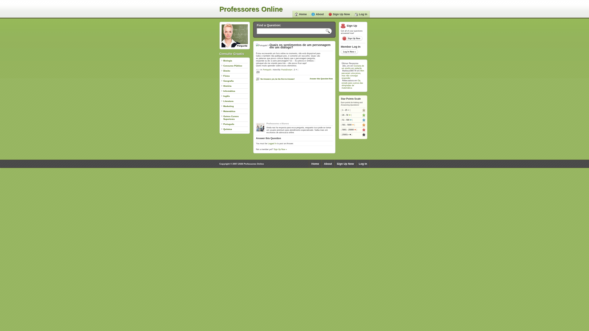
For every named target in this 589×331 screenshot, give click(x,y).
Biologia (227, 60)
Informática (229, 91)
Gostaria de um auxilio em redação (353, 67)
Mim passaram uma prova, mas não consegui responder (353, 74)
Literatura (228, 101)
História (227, 86)
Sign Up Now (341, 14)
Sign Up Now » (280, 149)
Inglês (226, 96)
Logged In (272, 143)
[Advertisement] (275, 103)
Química (227, 129)
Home (303, 14)
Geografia (228, 81)
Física (226, 76)
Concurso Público (232, 66)
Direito (226, 71)
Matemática (229, 111)
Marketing (228, 106)
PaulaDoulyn (286, 70)
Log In (363, 14)
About (320, 14)
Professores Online (251, 9)
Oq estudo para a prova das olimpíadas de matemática (352, 84)
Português (228, 124)
